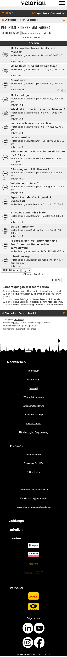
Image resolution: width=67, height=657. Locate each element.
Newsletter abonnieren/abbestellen (33, 507)
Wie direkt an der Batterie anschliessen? (37, 109)
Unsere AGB (33, 379)
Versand (34, 388)
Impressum (33, 370)
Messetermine (20, 137)
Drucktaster (18, 80)
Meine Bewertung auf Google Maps (33, 66)
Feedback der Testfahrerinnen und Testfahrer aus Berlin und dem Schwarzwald (33, 244)
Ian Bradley (19, 319)
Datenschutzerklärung (33, 406)
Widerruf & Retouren (34, 397)
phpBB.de (33, 326)
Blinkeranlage (19, 95)
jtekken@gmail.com (41, 259)
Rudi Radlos (36, 158)
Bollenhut (35, 140)
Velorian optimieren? (24, 183)
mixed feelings (20, 256)
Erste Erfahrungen (22, 226)
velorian (34, 55)
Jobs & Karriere (33, 423)
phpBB (16, 322)
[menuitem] (9, 13)
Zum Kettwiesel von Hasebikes (31, 123)
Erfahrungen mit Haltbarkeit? (29, 169)
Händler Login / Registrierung (33, 432)
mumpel (34, 83)
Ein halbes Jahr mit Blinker (28, 212)
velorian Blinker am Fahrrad (27, 27)
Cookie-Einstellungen (33, 414)
